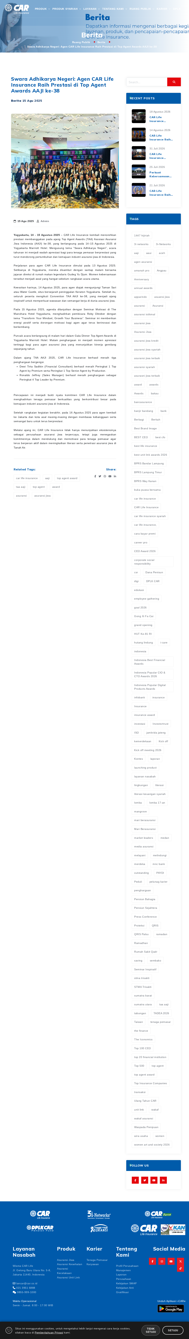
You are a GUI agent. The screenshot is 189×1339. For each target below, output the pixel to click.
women (159, 1135)
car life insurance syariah (150, 516)
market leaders (143, 837)
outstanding (141, 872)
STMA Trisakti (143, 986)
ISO (136, 732)
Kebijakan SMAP (126, 1283)
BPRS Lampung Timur (148, 472)
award (56, 486)
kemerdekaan (142, 741)
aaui (149, 253)
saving (138, 960)
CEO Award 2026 (145, 551)
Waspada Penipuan (146, 1127)
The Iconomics (143, 1039)
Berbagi (139, 419)
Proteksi (139, 925)
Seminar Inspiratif (145, 969)
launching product (145, 767)
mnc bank (159, 864)
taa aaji (20, 486)
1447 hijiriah (142, 235)
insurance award (144, 714)
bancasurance (143, 402)
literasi (159, 785)
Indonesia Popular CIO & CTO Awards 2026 (149, 674)
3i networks (141, 244)
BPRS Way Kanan (145, 481)
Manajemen (123, 1270)
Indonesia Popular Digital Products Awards (150, 687)
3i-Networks (163, 244)
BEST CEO (141, 437)
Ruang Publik (81, 42)
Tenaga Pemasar (97, 1259)
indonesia (140, 651)
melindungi (160, 855)
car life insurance (27, 478)
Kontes (138, 758)
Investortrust (161, 723)
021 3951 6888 (25, 1287)
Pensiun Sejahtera (145, 907)
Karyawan (93, 1264)
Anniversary (141, 279)
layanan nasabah (145, 776)
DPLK (177, 8)
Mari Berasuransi (145, 829)
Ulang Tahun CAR (145, 1100)
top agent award (67, 478)
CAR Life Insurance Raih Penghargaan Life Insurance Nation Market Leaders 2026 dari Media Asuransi (162, 193)
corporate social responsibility (144, 561)
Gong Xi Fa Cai (143, 616)
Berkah (155, 419)
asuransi (21, 495)
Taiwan (138, 1021)
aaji (47, 478)
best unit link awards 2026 (150, 454)
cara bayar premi (145, 533)
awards (153, 384)
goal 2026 (140, 607)
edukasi (139, 590)
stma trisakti (142, 978)
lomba (138, 802)
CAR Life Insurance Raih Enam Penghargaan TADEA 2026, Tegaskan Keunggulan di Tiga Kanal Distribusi (160, 138)
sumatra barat (143, 995)
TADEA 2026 (161, 1013)
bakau (155, 393)
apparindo (140, 296)
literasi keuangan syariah (150, 793)
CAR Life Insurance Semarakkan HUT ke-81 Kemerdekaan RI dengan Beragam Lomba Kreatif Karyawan (162, 119)
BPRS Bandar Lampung (149, 463)
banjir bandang (143, 410)
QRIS (155, 925)
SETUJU (173, 1330)
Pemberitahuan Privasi (49, 1332)
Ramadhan (141, 943)
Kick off (163, 741)
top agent (39, 486)
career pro (140, 542)
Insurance (140, 706)
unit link (139, 1109)
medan (165, 837)
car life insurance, (145, 524)
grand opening (143, 625)
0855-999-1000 (26, 1292)
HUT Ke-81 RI (143, 633)
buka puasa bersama (147, 489)
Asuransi (157, 305)
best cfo (160, 437)
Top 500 (139, 1065)
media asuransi (143, 846)
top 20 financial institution (150, 1057)
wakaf (155, 1109)
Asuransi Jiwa (143, 331)
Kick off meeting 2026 (147, 750)
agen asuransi (143, 261)
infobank (139, 697)
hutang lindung (143, 642)
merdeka (139, 864)
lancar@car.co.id (26, 1283)
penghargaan (142, 890)
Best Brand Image (145, 428)
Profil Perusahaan (127, 1265)
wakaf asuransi (143, 1118)
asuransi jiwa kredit (146, 340)
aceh (162, 253)
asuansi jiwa (162, 296)
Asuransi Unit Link (68, 1277)
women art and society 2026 (152, 1144)
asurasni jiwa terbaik (147, 375)
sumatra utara (143, 1004)
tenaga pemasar (160, 1021)
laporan (155, 758)
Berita (101, 42)
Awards (138, 393)
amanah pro (141, 270)
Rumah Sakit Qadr (145, 951)
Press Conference (145, 916)
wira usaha (141, 1135)
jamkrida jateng (156, 732)
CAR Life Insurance (146, 507)
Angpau (161, 270)
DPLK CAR (153, 581)
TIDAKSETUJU (151, 1330)
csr (136, 572)
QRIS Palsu (141, 934)
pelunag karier (159, 881)
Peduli (138, 881)
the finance (141, 1030)
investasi (139, 723)
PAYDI (160, 872)
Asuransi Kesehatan (69, 1264)
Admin (45, 221)
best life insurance (145, 445)
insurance (158, 697)
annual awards (143, 288)
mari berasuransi (144, 820)
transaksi (140, 1092)
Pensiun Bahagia (144, 899)
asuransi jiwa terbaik (147, 358)
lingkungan (141, 785)
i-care (164, 642)
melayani (139, 855)
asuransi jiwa (42, 495)
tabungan (140, 1013)
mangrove (140, 811)
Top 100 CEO (142, 1048)
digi (136, 581)
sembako (155, 960)
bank (164, 410)
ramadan (161, 934)
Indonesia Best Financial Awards (149, 662)
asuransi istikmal (144, 314)
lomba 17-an (157, 802)
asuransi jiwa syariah (147, 349)
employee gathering (146, 598)
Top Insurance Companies (150, 1083)
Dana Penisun (154, 572)
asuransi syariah (144, 367)
